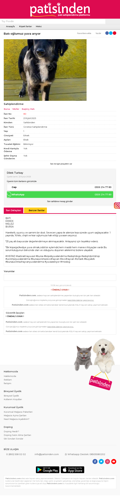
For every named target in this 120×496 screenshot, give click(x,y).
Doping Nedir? (11, 431)
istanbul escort (5, 495)
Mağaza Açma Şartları (15, 415)
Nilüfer (15, 109)
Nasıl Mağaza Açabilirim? (16, 419)
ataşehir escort (15, 495)
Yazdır (98, 33)
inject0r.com (46, 495)
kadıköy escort (10, 495)
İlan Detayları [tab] (13, 210)
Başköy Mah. (28, 109)
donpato (1, 495)
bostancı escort (19, 495)
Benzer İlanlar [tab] (37, 210)
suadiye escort (32, 495)
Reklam (8, 379)
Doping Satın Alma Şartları (17, 435)
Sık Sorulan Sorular (13, 438)
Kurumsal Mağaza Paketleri (18, 412)
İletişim (7, 383)
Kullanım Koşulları (13, 399)
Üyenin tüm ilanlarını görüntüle (22, 181)
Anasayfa (10, 26)
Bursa (7, 109)
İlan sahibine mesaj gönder (60, 201)
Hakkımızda (10, 376)
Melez (39, 26)
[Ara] (113, 21)
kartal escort (28, 495)
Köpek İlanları (25, 26)
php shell (36, 495)
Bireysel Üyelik (11, 395)
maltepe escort (24, 495)
